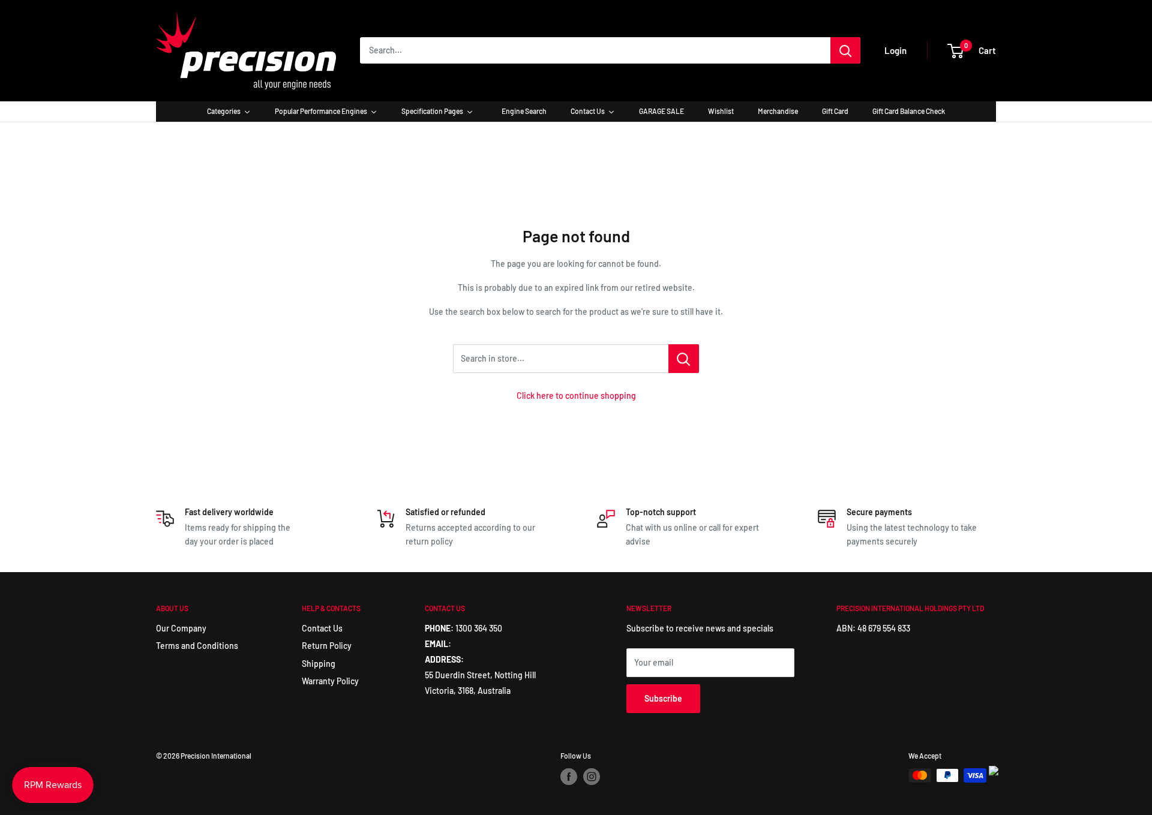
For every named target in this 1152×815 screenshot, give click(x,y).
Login (895, 50)
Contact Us (322, 628)
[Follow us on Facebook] (568, 776)
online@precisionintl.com (501, 644)
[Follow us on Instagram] (591, 776)
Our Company (181, 628)
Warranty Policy (330, 681)
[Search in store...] (683, 358)
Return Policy (327, 645)
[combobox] (595, 50)
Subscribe (663, 698)
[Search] (845, 50)
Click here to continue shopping (576, 395)
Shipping (318, 663)
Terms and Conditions (197, 645)
